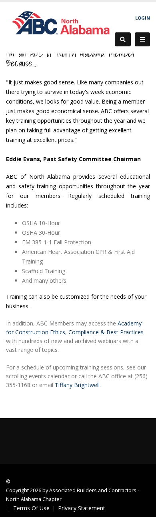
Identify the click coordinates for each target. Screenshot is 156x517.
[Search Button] (123, 39)
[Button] (142, 39)
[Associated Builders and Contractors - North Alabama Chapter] (60, 27)
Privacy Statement (81, 508)
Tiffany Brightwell (77, 385)
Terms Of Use (31, 508)
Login (142, 18)
